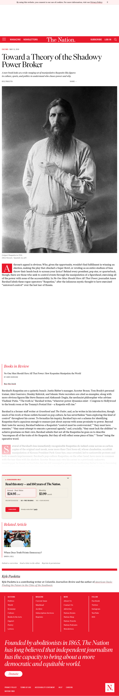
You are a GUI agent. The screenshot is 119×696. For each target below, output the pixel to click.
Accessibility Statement (45, 687)
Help (60, 687)
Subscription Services (45, 613)
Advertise (68, 609)
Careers (69, 687)
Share (72, 81)
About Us (68, 601)
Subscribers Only (14, 480)
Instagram (96, 609)
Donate (13, 674)
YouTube (95, 613)
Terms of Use (25, 687)
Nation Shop (69, 617)
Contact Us (68, 605)
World (10, 605)
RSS (93, 617)
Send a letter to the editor (30, 563)
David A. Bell (9, 556)
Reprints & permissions (51, 563)
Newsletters (30, 39)
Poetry (10, 625)
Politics (11, 601)
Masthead (40, 605)
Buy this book (10, 384)
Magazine (15, 39)
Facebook (96, 601)
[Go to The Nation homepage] (61, 39)
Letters (11, 629)
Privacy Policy (96, 2)
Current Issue (41, 601)
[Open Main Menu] (4, 39)
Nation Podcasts (70, 625)
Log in (35, 509)
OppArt (11, 621)
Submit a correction (10, 563)
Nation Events (69, 613)
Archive (39, 609)
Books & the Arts (15, 617)
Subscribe (96, 39)
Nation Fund (10, 691)
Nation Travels (70, 621)
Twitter (95, 605)
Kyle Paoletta (7, 81)
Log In (108, 39)
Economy (11, 609)
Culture (5, 49)
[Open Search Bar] (115, 39)
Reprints (39, 617)
